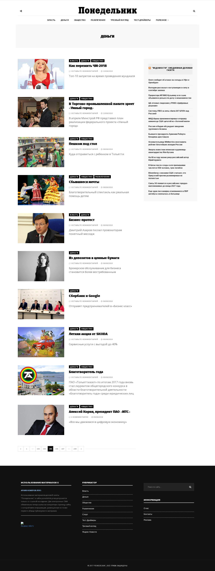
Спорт (85, 514)
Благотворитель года (86, 372)
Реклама (147, 520)
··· (33, 449)
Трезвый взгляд (120, 20)
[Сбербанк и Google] (41, 304)
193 (38, 449)
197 (62, 449)
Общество (79, 20)
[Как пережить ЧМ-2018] (41, 74)
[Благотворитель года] (41, 380)
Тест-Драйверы (142, 20)
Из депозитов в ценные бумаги (94, 258)
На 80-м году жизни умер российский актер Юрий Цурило (168, 158)
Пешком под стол (83, 144)
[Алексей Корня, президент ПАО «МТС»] (41, 420)
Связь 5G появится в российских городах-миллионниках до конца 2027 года (168, 184)
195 (50, 449)
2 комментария (79, 417)
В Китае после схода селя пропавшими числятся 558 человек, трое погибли (166, 166)
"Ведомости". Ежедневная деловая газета (172, 69)
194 (44, 449)
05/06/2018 (107, 339)
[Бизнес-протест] (41, 228)
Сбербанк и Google (84, 296)
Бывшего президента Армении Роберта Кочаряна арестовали (166, 135)
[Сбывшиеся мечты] (41, 190)
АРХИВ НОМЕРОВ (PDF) (31, 490)
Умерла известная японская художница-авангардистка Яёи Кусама (167, 151)
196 (56, 449)
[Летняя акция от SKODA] (41, 342)
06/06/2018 (107, 225)
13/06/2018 (107, 71)
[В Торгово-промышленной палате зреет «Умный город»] (41, 112)
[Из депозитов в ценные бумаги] (41, 266)
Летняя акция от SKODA (88, 334)
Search (190, 487)
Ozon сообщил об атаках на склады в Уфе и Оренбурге (168, 81)
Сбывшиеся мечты (84, 182)
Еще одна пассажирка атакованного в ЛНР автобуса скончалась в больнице (168, 192)
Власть (51, 20)
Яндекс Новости (89, 532)
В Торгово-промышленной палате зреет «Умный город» (101, 106)
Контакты (148, 514)
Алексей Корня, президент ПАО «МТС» (99, 412)
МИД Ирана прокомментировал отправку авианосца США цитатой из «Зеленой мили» (169, 120)
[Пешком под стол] (41, 152)
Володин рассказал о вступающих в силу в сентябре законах (168, 89)
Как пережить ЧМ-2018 (88, 66)
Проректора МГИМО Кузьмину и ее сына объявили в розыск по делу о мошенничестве (169, 96)
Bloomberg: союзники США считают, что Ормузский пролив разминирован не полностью (167, 175)
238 (75, 449)
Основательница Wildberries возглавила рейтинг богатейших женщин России (167, 143)
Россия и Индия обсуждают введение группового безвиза (166, 127)
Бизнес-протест (82, 220)
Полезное (161, 20)
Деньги (65, 20)
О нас (146, 508)
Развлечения (98, 20)
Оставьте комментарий (84, 71)
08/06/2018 (107, 149)
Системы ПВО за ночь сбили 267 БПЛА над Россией (168, 112)
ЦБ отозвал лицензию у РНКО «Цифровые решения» (168, 104)
